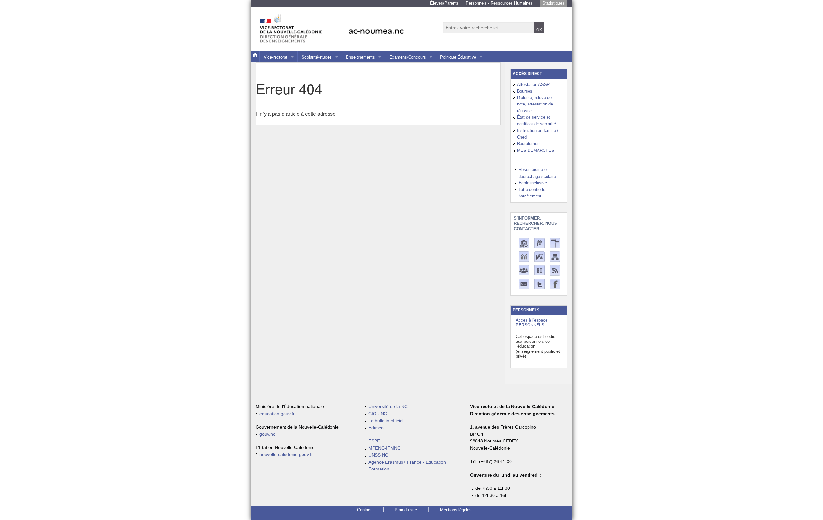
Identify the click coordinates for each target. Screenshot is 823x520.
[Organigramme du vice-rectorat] (555, 256)
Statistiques (553, 3)
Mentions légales (456, 509)
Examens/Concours (407, 57)
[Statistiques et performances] (524, 256)
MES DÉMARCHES (535, 150)
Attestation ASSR (533, 84)
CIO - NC (377, 413)
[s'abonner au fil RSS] (555, 270)
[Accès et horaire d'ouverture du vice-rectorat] (555, 242)
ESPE (374, 441)
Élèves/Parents (444, 3)
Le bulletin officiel (385, 420)
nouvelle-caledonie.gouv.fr (286, 454)
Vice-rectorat (275, 57)
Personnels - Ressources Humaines (499, 3)
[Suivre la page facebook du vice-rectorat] (555, 283)
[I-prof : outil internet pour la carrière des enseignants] (524, 269)
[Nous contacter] (524, 284)
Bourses (524, 91)
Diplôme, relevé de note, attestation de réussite (535, 104)
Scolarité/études (317, 57)
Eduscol (376, 427)
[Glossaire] (539, 256)
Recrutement (529, 143)
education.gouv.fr (276, 413)
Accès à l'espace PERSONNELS (531, 322)
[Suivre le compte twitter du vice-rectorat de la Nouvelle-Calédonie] (539, 284)
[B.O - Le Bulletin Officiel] (539, 269)
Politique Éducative (458, 57)
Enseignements (360, 57)
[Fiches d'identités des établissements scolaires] (524, 242)
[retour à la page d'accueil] (345, 25)
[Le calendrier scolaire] (539, 242)
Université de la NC (388, 406)
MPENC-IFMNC (384, 448)
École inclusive (533, 182)
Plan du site (406, 509)
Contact (364, 509)
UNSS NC (378, 455)
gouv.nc (267, 434)
